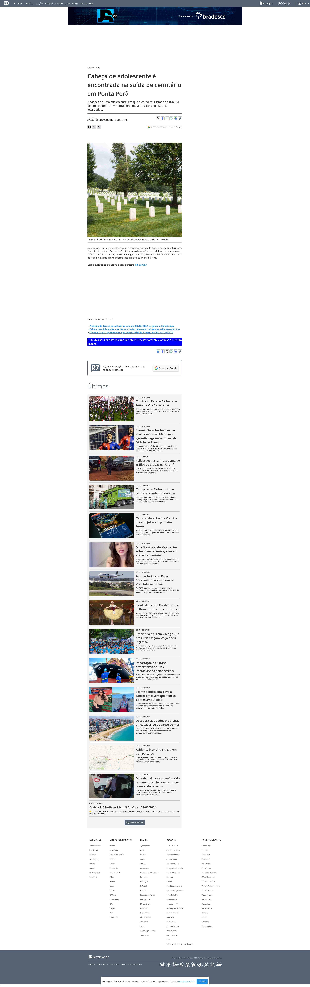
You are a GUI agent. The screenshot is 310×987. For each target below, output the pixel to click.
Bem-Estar (114, 850)
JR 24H (67, 3)
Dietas (112, 863)
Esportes (59, 3)
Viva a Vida (114, 917)
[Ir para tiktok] (200, 964)
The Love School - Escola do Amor (180, 944)
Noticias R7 (91, 68)
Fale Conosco (102, 965)
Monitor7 (143, 908)
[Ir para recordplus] (193, 964)
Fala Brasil (170, 917)
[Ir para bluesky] (162, 964)
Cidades (143, 863)
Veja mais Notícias (134, 822)
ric (98, 68)
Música (112, 890)
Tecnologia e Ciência (148, 931)
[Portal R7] (6, 3)
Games (112, 881)
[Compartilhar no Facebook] (162, 118)
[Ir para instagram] (285, 3)
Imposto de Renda (147, 895)
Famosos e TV (115, 872)
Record (75, 3)
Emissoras (206, 859)
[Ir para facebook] (279, 3)
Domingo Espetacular (174, 908)
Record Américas (208, 881)
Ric (88, 118)
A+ (94, 127)
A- (99, 127)
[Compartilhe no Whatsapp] (171, 118)
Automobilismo (95, 846)
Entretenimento (121, 839)
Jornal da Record (172, 926)
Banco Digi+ (207, 846)
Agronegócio (145, 846)
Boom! (169, 881)
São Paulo (144, 922)
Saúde (142, 926)
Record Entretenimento (211, 886)
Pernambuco (145, 913)
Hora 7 (143, 890)
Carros (142, 859)
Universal (205, 922)
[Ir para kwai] (181, 964)
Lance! (91, 868)
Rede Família (207, 908)
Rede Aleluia (206, 904)
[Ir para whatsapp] (212, 964)
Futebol (92, 863)
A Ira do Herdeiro (173, 850)
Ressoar (205, 913)
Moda (112, 886)
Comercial (206, 854)
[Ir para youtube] (219, 964)
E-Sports (92, 854)
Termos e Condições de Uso (131, 965)
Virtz (111, 913)
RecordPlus (206, 868)
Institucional (211, 839)
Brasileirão (93, 850)
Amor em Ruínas (172, 854)
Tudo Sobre (144, 935)
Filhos (112, 877)
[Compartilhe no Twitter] (158, 118)
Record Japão (207, 895)
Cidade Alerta (171, 899)
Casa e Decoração (117, 854)
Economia (144, 877)
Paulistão (93, 877)
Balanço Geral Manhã (174, 868)
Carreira (205, 850)
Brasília (30, 3)
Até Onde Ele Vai (172, 863)
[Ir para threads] (187, 964)
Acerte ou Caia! (172, 846)
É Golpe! (143, 886)
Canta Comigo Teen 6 (175, 890)
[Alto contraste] (89, 127)
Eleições (39, 3)
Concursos (144, 868)
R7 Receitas (114, 899)
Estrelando (114, 868)
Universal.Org (207, 926)
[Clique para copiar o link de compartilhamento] (180, 118)
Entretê (49, 3)
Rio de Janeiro (145, 917)
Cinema (113, 859)
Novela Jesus (171, 931)
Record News (87, 3)
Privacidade (114, 965)
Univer (204, 917)
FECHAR (202, 981)
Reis (168, 940)
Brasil (142, 850)
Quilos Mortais (172, 935)
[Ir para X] (282, 3)
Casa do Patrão (172, 895)
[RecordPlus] (266, 3)
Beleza (112, 846)
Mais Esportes (95, 872)
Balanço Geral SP (173, 872)
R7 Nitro (113, 895)
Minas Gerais (145, 904)
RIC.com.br (141, 264)
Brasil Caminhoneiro (174, 886)
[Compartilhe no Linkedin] (167, 118)
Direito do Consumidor (149, 872)
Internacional (145, 899)
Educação (144, 881)
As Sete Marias (172, 859)
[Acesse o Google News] (175, 118)
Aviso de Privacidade (186, 981)
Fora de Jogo (94, 859)
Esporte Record (172, 913)
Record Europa (207, 890)
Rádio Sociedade (208, 877)
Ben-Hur (169, 877)
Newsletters (206, 863)
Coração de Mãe (172, 904)
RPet (111, 904)
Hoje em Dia (171, 922)
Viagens (113, 908)
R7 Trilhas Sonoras (209, 872)
